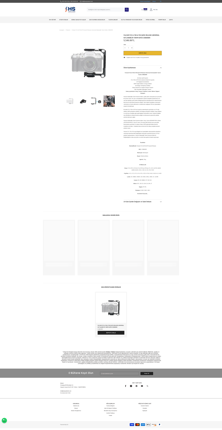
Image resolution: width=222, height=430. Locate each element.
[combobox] (106, 10)
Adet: (125, 44)
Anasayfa (61, 30)
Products (68, 30)
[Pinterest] (136, 386)
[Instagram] (131, 386)
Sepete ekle (143, 53)
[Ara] (108, 10)
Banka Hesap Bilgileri (145, 1)
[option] (89, 63)
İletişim (154, 1)
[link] (59, 263)
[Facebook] (125, 386)
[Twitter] (147, 386)
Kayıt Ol (146, 373)
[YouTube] (142, 386)
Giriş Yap (155, 9)
